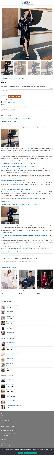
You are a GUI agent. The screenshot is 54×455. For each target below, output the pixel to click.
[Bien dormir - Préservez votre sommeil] (27, 3)
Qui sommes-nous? (5, 445)
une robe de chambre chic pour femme (27, 198)
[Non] (52, 452)
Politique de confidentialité (7, 430)
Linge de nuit (9, 76)
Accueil (3, 76)
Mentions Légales (5, 435)
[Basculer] (2, 255)
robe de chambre (18, 76)
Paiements (3, 417)
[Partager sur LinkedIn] (14, 110)
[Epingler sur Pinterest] (12, 110)
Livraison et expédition (6, 420)
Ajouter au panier (14, 96)
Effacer (51, 88)
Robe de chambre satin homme (43, 290)
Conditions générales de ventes (8, 433)
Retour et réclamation (6, 423)
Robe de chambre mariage (6, 290)
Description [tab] (4, 115)
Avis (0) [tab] (9, 115)
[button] (2, 2)
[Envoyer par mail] (9, 110)
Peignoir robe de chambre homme (26, 290)
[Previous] (4, 34)
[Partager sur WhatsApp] (2, 110)
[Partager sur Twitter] (7, 110)
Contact (3, 443)
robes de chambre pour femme (21, 248)
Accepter (21, 452)
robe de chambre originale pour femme (19, 176)
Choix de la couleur (4, 90)
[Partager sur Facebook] (4, 110)
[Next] (50, 34)
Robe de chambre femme (30, 76)
